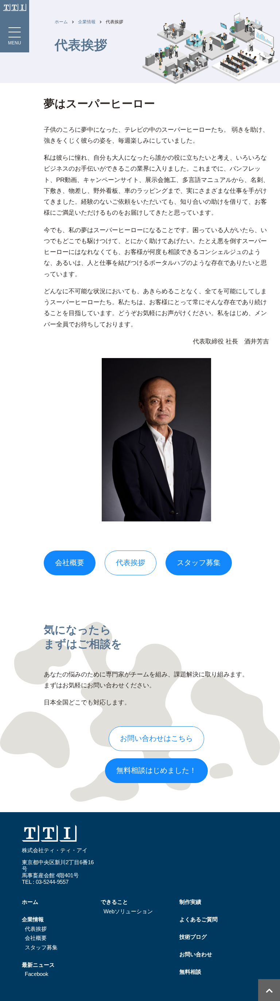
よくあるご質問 (198, 919)
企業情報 (87, 21)
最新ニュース (38, 965)
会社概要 (69, 563)
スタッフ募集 (199, 563)
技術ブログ (193, 937)
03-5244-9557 (52, 882)
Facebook (36, 974)
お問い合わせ (195, 954)
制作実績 (190, 902)
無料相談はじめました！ (156, 770)
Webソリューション (128, 911)
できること (114, 902)
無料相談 (190, 972)
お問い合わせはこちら (156, 738)
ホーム (61, 21)
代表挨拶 (36, 929)
